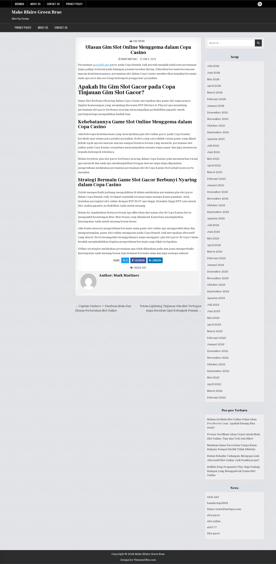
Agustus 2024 (216, 218)
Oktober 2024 (216, 205)
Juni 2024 (213, 231)
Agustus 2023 (216, 298)
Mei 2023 (213, 317)
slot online (214, 521)
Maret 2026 (214, 92)
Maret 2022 (214, 390)
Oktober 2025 (216, 125)
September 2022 (218, 371)
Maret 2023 (214, 331)
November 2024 (217, 198)
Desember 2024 (217, 191)
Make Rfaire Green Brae (37, 12)
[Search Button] (260, 4)
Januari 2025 (215, 185)
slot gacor (213, 515)
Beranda (19, 4)
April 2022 (214, 384)
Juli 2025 (213, 145)
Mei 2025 (213, 158)
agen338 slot (101, 64)
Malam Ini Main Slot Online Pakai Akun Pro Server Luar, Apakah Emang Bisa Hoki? (232, 423)
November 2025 (218, 118)
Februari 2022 (216, 397)
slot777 (212, 527)
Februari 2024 (216, 258)
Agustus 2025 (216, 138)
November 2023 (218, 278)
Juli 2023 (213, 304)
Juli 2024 (213, 225)
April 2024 (214, 245)
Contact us (53, 4)
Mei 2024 (213, 238)
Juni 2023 (213, 311)
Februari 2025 (216, 178)
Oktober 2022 (216, 364)
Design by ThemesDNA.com (138, 560)
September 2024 (218, 211)
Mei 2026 (213, 79)
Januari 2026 (215, 105)
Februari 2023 (216, 337)
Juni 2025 (213, 152)
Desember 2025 (217, 112)
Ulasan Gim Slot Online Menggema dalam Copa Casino (138, 50)
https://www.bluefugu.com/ (224, 509)
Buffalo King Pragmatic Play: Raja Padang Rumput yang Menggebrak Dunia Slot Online (233, 471)
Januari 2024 (215, 264)
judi (144, 267)
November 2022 (218, 357)
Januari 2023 (215, 344)
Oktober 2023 (216, 284)
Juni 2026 (213, 72)
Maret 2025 (214, 172)
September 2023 (218, 291)
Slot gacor (213, 533)
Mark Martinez (129, 59)
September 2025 (218, 132)
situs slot (213, 497)
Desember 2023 (217, 271)
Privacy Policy (74, 4)
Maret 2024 (214, 251)
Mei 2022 (213, 377)
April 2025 (214, 165)
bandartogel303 (217, 503)
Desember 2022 (217, 351)
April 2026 (214, 85)
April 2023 (214, 324)
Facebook (140, 260)
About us (35, 4)
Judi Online (139, 41)
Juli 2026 (213, 66)
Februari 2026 (216, 99)
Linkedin (156, 260)
